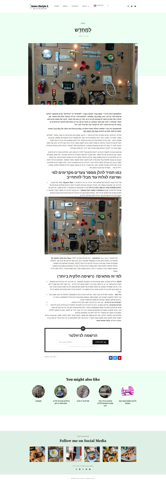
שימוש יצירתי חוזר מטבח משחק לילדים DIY (105, 403)
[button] (111, 358)
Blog (85, 6)
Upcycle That (68, 182)
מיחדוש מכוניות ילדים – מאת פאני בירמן (61, 402)
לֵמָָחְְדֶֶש (83, 23)
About (65, 6)
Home (56, 6)
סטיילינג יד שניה (83, 401)
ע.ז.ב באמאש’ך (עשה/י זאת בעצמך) (94, 190)
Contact (75, 6)
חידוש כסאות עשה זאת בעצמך (127, 402)
